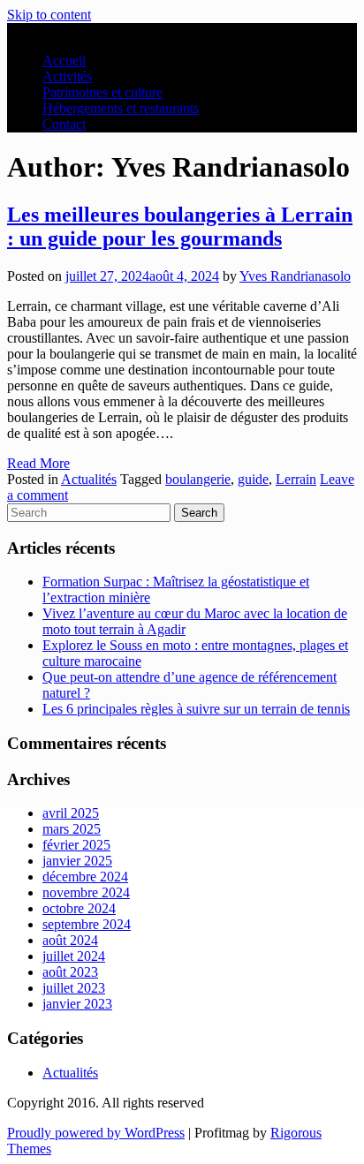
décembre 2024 (85, 876)
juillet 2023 (73, 987)
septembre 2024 (86, 924)
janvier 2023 (77, 1003)
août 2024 (70, 940)
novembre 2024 (86, 892)
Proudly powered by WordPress (96, 1132)
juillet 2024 (73, 956)
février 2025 (76, 844)
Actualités (70, 1072)
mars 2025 (71, 828)
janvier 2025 (77, 860)
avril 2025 (70, 812)
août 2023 (70, 971)
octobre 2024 (79, 908)
